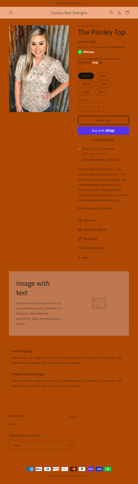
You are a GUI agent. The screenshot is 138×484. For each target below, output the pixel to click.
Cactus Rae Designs (63, 476)
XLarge (86, 92)
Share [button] (85, 257)
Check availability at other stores (101, 159)
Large (104, 84)
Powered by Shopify (81, 476)
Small (102, 75)
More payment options (104, 139)
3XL (101, 92)
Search (13, 424)
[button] (11, 13)
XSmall (86, 75)
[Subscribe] (69, 445)
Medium (86, 84)
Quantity (82, 100)
